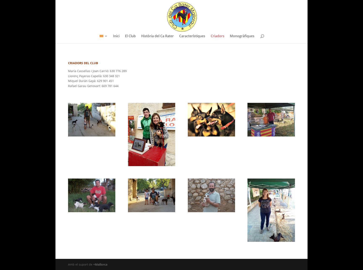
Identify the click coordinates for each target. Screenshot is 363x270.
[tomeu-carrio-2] (271, 135)
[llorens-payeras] (211, 211)
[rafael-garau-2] (151, 211)
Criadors (217, 36)
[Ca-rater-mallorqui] (211, 135)
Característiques (192, 36)
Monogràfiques (242, 36)
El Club (130, 36)
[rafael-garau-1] (91, 135)
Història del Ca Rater (157, 36)
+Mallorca (100, 264)
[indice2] (151, 165)
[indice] (271, 241)
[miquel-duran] (91, 211)
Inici (116, 36)
